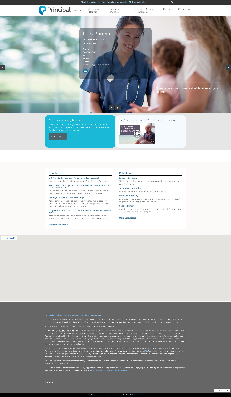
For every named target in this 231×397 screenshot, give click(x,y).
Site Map (49, 382)
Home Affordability (128, 196)
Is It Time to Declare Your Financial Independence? (74, 178)
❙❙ (118, 107)
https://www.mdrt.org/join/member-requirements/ (108, 370)
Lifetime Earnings (128, 178)
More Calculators (128, 218)
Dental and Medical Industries (144, 10)
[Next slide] (228, 67)
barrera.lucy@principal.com (96, 65)
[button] (137, 133)
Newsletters (56, 173)
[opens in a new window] (137, 133)
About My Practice (115, 10)
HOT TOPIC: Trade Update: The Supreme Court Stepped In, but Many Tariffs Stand (79, 186)
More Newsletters (58, 224)
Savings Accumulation (130, 188)
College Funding (127, 206)
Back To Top (221, 390)
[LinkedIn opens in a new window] (85, 71)
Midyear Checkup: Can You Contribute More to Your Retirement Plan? (80, 211)
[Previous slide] (2, 67)
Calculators (126, 173)
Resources (168, 9)
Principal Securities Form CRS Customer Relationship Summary (73, 315)
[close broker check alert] (172, 2)
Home (77, 10)
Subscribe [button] (56, 136)
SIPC (145, 351)
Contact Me (184, 9)
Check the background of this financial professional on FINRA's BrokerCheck (114, 2)
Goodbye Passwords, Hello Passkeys (66, 197)
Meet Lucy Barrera (93, 10)
